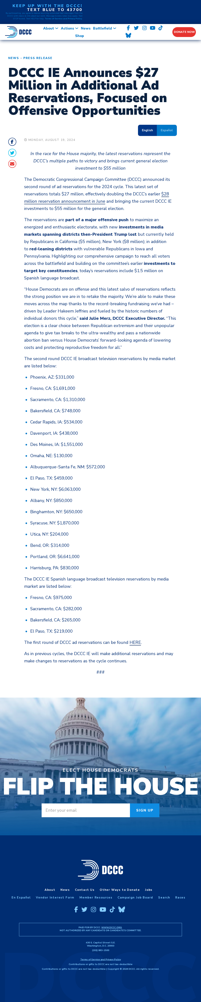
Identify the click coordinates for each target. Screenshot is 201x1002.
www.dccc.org (111, 927)
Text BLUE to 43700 (54, 9)
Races (180, 897)
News (85, 28)
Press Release (37, 58)
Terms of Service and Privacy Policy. (63, 18)
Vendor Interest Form (55, 897)
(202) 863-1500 (100, 950)
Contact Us (85, 890)
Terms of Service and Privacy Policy (100, 959)
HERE (135, 642)
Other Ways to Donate (120, 890)
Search (164, 897)
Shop (79, 35)
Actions (67, 28)
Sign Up (145, 810)
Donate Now (184, 32)
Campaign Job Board (135, 897)
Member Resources (95, 897)
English (147, 130)
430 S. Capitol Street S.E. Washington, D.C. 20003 (100, 944)
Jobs (149, 890)
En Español (21, 897)
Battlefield (102, 28)
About (48, 28)
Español (167, 130)
